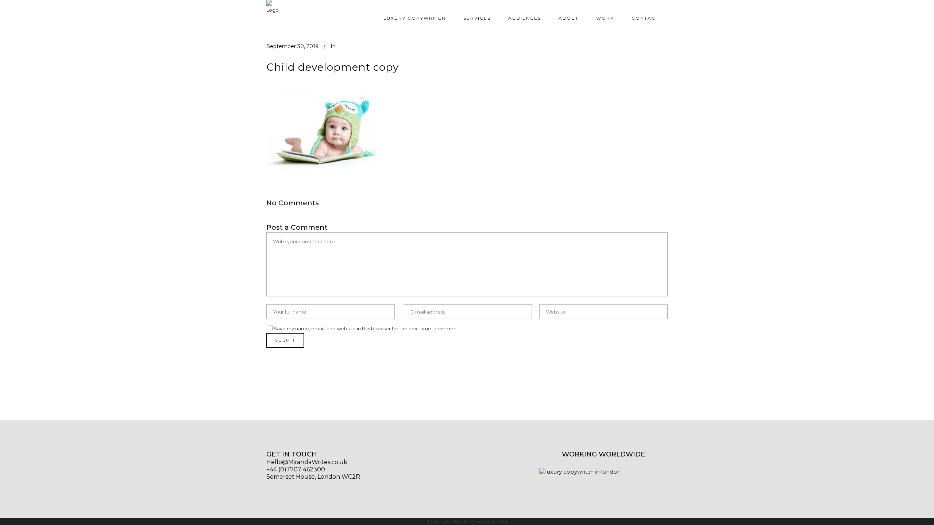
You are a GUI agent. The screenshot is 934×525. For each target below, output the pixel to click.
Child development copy (333, 67)
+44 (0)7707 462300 (295, 469)
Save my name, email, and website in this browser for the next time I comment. (366, 328)
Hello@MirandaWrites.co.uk (306, 462)
